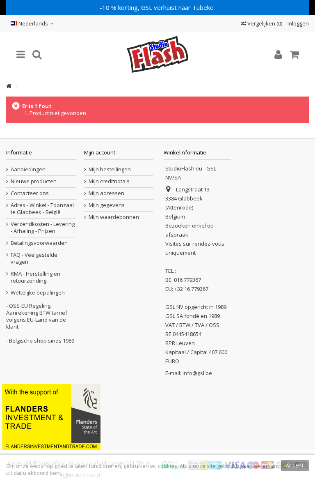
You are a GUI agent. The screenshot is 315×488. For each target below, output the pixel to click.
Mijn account (99, 152)
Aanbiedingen (28, 169)
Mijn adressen (106, 193)
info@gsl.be (197, 373)
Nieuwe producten (34, 181)
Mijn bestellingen (110, 169)
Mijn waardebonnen (114, 217)
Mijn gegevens (107, 205)
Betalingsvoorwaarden (39, 242)
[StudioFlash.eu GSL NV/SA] (157, 54)
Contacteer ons (30, 193)
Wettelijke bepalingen (38, 292)
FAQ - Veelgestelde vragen (34, 258)
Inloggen (297, 23)
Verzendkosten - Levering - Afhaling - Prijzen (43, 228)
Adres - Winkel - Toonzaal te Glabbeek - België (42, 209)
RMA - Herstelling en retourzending (35, 277)
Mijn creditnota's (109, 181)
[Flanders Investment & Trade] (51, 416)
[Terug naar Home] (8, 86)
